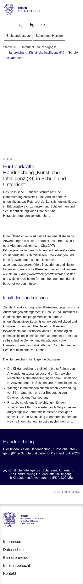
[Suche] (20, 25)
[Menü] (8, 25)
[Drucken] (36, 225)
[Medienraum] (32, 25)
